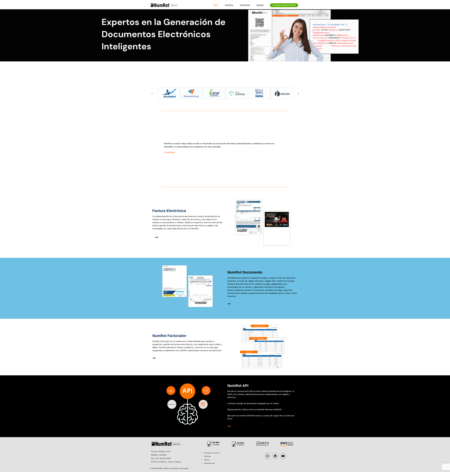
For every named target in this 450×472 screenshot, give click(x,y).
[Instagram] (267, 456)
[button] (152, 93)
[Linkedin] (275, 456)
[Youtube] (283, 456)
